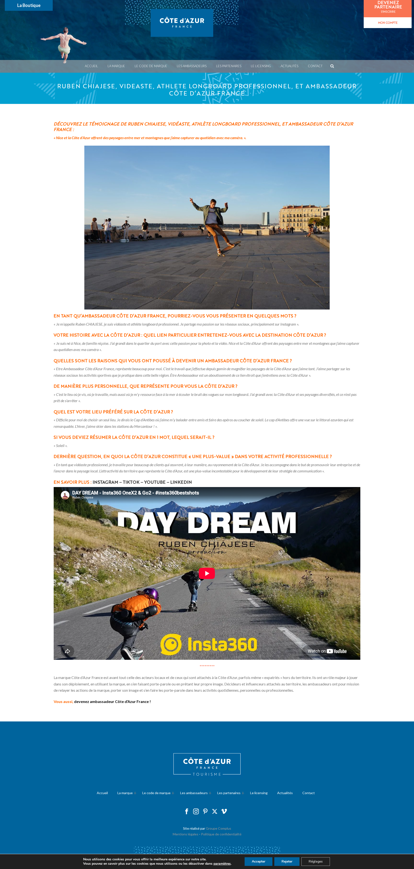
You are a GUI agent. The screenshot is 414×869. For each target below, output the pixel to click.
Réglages (316, 861)
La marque (116, 66)
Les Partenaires (228, 66)
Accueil (91, 66)
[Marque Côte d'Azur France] (182, 30)
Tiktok (131, 482)
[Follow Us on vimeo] (224, 812)
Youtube (155, 482)
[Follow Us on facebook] (187, 812)
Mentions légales (185, 834)
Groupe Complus (218, 828)
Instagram (105, 482)
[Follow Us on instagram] (196, 812)
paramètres (222, 864)
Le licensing (261, 66)
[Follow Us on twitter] (215, 812)
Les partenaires (229, 793)
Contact (315, 66)
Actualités (289, 66)
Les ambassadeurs (192, 66)
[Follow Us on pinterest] (205, 812)
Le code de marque (151, 66)
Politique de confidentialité (221, 834)
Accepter (258, 861)
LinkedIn (181, 482)
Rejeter (287, 861)
